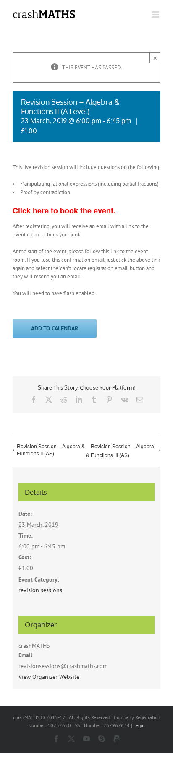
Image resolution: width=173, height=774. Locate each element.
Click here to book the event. (64, 210)
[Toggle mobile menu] (156, 14)
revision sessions (40, 590)
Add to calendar (54, 328)
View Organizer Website (48, 676)
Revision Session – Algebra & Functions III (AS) (120, 450)
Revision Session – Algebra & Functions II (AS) (51, 449)
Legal (139, 725)
